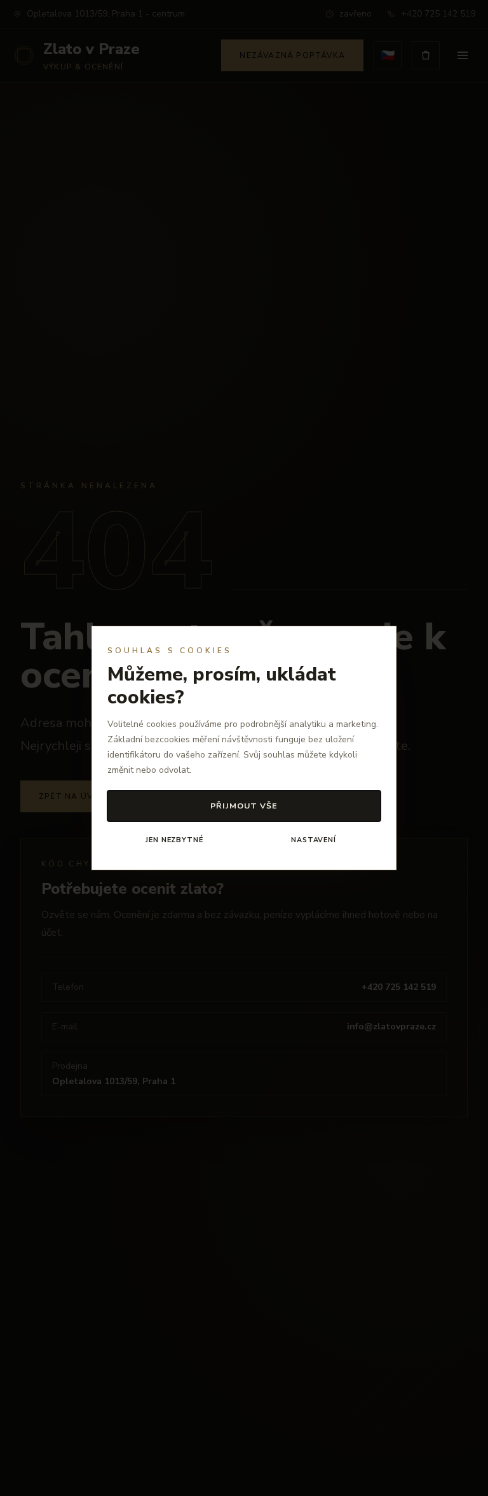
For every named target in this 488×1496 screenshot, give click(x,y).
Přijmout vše (244, 805)
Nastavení (313, 840)
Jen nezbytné (174, 840)
